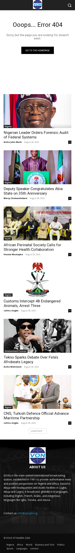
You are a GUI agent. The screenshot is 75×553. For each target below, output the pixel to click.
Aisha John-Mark (13, 142)
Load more (36, 430)
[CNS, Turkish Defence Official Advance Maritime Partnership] (37, 392)
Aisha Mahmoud (12, 366)
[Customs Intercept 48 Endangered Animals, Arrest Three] (37, 280)
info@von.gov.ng (27, 513)
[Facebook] (15, 519)
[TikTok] (33, 519)
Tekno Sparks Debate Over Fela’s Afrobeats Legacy (31, 359)
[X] (42, 519)
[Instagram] (24, 519)
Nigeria (8, 126)
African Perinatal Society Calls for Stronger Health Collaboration (32, 247)
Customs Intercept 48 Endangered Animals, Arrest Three (32, 303)
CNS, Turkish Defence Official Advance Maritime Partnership (36, 415)
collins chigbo (11, 310)
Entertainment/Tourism (15, 351)
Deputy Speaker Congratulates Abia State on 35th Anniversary (33, 191)
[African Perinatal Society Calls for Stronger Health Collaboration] (37, 223)
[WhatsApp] (50, 519)
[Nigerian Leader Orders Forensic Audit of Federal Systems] (37, 111)
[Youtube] (59, 519)
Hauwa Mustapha (13, 254)
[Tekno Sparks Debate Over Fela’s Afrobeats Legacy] (37, 336)
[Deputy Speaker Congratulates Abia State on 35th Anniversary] (37, 167)
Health (8, 238)
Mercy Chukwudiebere (15, 198)
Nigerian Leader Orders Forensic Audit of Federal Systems (36, 134)
